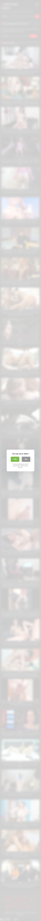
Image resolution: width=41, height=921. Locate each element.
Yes (15, 459)
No (26, 459)
